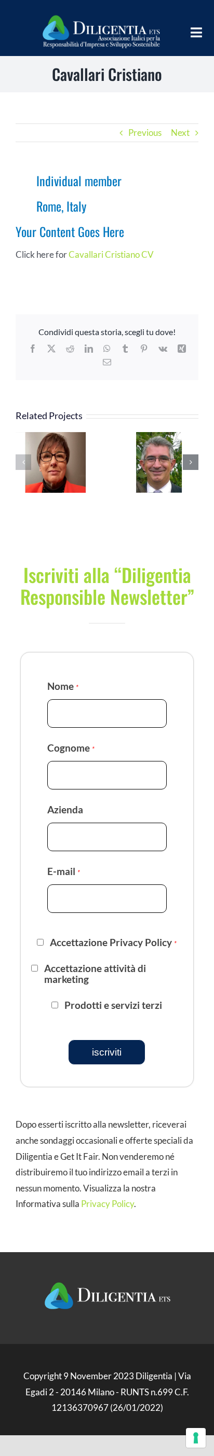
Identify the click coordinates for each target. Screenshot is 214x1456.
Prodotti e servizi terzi (113, 1005)
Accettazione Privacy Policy (113, 942)
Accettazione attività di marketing (95, 974)
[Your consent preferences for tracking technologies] (196, 1438)
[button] (23, 462)
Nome (62, 686)
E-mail (63, 871)
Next (180, 132)
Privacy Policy (107, 1203)
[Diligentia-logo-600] (100, 14)
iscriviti (107, 1052)
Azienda (65, 809)
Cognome (71, 748)
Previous (145, 132)
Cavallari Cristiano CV (111, 254)
